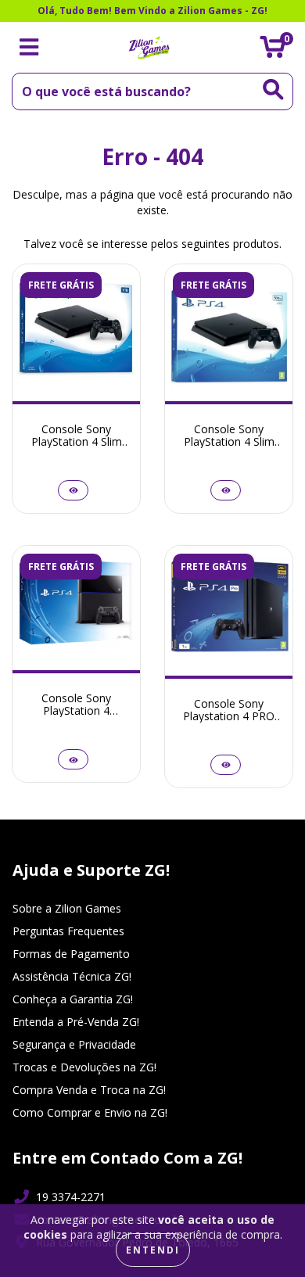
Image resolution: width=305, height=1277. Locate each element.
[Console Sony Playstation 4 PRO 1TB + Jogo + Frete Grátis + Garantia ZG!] (225, 765)
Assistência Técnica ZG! (72, 976)
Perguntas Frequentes (68, 931)
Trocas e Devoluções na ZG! (84, 1067)
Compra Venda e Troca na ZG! (89, 1089)
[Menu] (29, 47)
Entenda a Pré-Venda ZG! (76, 1021)
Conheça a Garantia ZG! (73, 999)
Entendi (153, 1250)
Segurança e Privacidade (74, 1044)
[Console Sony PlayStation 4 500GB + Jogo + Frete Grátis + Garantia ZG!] (73, 759)
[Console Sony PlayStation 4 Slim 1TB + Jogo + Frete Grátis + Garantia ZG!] (73, 490)
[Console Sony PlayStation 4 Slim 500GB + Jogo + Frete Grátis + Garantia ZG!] (225, 490)
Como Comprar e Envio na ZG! (90, 1112)
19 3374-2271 (71, 1196)
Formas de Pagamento (71, 953)
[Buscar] (273, 89)
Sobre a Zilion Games (67, 908)
